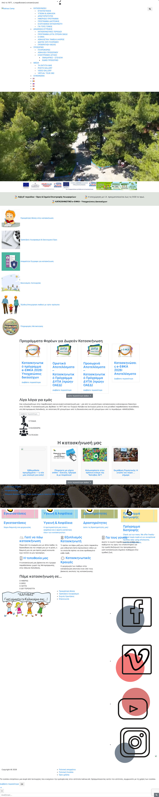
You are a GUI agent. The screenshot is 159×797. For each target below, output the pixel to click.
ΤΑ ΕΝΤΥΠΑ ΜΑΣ (45, 65)
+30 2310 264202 (69, 1)
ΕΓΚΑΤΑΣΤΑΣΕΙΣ (44, 11)
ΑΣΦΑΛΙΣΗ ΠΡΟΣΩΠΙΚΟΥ (48, 52)
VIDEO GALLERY (44, 70)
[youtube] (82, 4)
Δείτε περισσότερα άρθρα (78, 396)
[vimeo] (79, 4)
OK (22, 784)
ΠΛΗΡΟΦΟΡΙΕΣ (44, 50)
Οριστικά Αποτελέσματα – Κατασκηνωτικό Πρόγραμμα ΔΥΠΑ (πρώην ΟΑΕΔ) (63, 374)
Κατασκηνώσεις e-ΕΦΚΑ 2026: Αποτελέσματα (125, 368)
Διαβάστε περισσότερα (31, 382)
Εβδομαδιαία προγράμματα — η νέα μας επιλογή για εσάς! (33, 472)
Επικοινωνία (64, 599)
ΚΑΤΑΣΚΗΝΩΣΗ (40, 8)
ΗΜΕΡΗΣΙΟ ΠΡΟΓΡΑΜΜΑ (48, 19)
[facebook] (77, 4)
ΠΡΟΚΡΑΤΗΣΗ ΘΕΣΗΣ (47, 44)
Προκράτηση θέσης (67, 591)
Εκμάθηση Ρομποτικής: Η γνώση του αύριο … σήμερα (126, 472)
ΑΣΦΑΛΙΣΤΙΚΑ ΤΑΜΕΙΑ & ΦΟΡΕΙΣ (51, 39)
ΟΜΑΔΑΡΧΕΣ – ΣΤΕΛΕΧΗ (52, 57)
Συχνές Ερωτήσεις (66, 596)
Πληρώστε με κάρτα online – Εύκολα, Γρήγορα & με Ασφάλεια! (64, 472)
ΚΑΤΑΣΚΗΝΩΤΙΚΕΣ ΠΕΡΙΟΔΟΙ (50, 32)
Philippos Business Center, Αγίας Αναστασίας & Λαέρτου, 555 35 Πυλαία (34, 494)
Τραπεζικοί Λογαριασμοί (69, 594)
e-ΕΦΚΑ (41, 37)
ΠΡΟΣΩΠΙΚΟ (39, 47)
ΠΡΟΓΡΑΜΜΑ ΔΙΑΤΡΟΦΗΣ (48, 21)
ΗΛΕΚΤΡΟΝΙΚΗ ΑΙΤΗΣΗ (47, 55)
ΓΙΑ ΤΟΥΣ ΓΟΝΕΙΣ (45, 26)
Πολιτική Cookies (66, 772)
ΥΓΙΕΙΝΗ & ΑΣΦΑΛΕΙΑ (46, 13)
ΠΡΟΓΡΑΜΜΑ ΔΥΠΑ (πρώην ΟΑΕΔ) (53, 34)
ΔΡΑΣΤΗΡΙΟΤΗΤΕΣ (45, 16)
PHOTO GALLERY (45, 68)
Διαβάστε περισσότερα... (29, 414)
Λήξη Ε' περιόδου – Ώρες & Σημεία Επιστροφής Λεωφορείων (47, 197)
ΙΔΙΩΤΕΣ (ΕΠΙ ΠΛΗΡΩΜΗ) (48, 42)
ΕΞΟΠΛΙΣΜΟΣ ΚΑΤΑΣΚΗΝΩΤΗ (50, 24)
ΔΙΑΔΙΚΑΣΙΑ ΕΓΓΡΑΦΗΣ (43, 29)
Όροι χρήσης (64, 775)
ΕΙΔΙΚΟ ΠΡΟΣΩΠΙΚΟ (50, 60)
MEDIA (36, 63)
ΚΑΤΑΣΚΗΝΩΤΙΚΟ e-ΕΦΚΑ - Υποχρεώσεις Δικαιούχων (81, 201)
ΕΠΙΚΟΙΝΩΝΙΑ (39, 76)
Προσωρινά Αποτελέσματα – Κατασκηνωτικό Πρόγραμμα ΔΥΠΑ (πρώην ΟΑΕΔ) (94, 374)
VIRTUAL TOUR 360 (46, 73)
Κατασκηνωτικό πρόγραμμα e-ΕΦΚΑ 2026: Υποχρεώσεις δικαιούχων (33, 370)
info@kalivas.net (68, 4)
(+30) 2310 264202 (13, 487)
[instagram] (85, 4)
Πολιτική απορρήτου (67, 769)
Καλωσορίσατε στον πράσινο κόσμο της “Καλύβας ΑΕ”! (94, 472)
